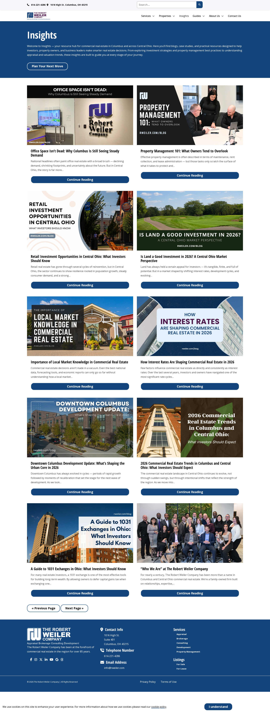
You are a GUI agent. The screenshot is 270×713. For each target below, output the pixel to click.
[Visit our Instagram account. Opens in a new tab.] (35, 659)
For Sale (181, 664)
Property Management (188, 651)
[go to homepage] (52, 16)
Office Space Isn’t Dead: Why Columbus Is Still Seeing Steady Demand (75, 153)
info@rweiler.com (114, 668)
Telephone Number (120, 650)
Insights (184, 16)
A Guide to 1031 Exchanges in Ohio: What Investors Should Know (78, 568)
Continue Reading (80, 179)
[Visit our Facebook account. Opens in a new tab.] (31, 659)
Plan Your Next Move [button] (47, 66)
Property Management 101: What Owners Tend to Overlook (184, 150)
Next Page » (74, 608)
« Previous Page (43, 608)
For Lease (181, 668)
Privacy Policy (148, 681)
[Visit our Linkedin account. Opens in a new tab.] (46, 659)
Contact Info (114, 629)
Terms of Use (169, 681)
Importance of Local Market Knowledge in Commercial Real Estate (79, 361)
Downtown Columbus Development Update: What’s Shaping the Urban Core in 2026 (78, 465)
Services (146, 16)
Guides (197, 16)
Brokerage (182, 638)
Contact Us (234, 16)
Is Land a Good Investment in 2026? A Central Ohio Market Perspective (184, 258)
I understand (218, 707)
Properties (165, 16)
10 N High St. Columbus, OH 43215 (69, 4)
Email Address (116, 662)
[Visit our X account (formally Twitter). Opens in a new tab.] (40, 659)
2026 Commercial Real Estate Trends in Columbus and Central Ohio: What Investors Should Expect (186, 465)
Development (184, 647)
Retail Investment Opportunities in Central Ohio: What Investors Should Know (78, 258)
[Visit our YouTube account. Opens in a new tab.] (51, 659)
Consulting (182, 643)
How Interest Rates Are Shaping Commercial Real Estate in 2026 (187, 361)
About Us (214, 16)
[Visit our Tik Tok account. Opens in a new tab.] (56, 659)
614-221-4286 (38, 4)
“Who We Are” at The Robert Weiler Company (174, 568)
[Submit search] (199, 4)
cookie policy (158, 706)
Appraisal (182, 634)
